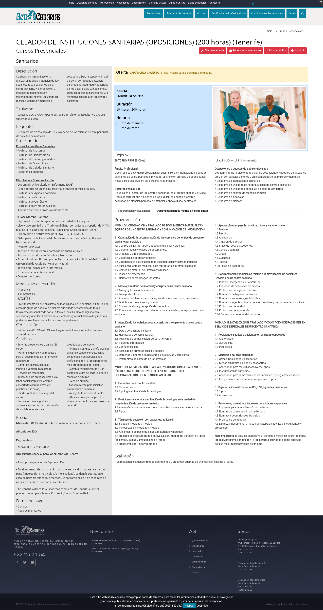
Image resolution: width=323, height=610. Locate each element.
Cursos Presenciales (41, 50)
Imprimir (300, 50)
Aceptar (189, 605)
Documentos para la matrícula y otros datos (182, 210)
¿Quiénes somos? (87, 2)
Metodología (107, 2)
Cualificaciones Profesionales (267, 13)
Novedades (123, 2)
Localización (139, 2)
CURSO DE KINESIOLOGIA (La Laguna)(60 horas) (114, 548)
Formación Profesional (179, 13)
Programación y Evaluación (134, 210)
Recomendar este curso (247, 50)
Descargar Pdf (277, 50)
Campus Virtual (157, 2)
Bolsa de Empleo (197, 2)
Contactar (215, 2)
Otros (292, 13)
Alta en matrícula (214, 50)
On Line (201, 13)
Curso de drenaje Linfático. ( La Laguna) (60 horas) (115, 540)
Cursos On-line (198, 567)
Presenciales (153, 13)
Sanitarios (27, 61)
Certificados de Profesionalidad (228, 13)
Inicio (71, 2)
